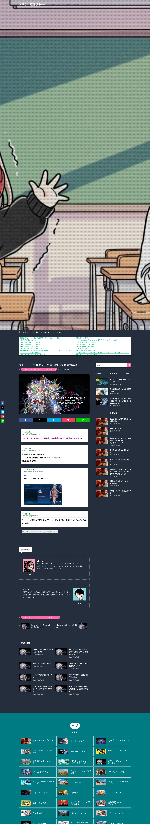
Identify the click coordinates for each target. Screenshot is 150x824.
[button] (25, 420)
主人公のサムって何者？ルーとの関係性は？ (34, 348)
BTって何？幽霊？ (81, 348)
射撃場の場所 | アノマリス (28, 340)
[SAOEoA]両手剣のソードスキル (86, 342)
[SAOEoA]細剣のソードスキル (29, 346)
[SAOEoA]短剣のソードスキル (85, 344)
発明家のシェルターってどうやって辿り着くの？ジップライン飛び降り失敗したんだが (103, 353)
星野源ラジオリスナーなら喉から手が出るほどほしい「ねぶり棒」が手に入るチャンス (47, 351)
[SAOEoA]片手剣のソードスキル (86, 346)
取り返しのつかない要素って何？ (86, 351)
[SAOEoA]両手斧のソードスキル (30, 342)
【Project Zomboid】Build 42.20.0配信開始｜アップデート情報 (96, 340)
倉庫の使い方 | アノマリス (84, 338)
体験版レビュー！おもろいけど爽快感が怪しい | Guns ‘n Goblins (40, 338)
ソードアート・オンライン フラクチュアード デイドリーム (39, 369)
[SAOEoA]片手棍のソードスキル (30, 344)
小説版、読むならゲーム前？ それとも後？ (33, 355)
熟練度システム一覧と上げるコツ (86, 355)
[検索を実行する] (129, 365)
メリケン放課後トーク (33, 4)
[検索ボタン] (128, 4)
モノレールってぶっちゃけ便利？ (30, 353)
